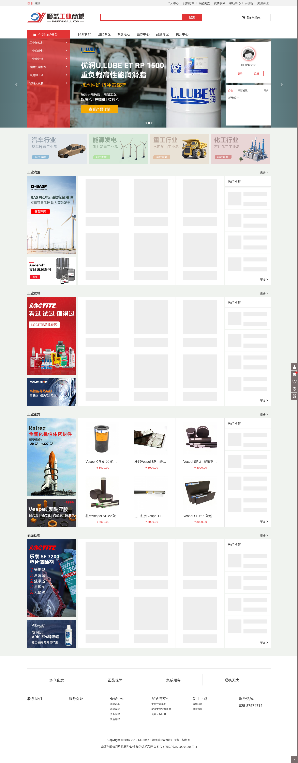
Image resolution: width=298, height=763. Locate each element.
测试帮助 (198, 709)
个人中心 (173, 3)
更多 (266, 90)
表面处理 (33, 535)
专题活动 (123, 34)
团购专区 (104, 34)
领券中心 (143, 34)
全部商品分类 (48, 34)
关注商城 (263, 3)
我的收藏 (219, 3)
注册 (38, 3)
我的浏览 (204, 3)
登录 (30, 3)
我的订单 (188, 3)
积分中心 (182, 34)
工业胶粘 (33, 293)
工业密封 (33, 414)
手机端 (249, 3)
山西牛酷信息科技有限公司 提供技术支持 (127, 746)
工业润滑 (33, 172)
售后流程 (115, 719)
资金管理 (115, 714)
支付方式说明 (158, 704)
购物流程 (198, 704)
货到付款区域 (158, 714)
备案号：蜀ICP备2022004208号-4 (175, 746)
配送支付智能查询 (161, 709)
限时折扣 (84, 34)
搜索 (192, 17)
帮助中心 (235, 3)
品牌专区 (162, 34)
